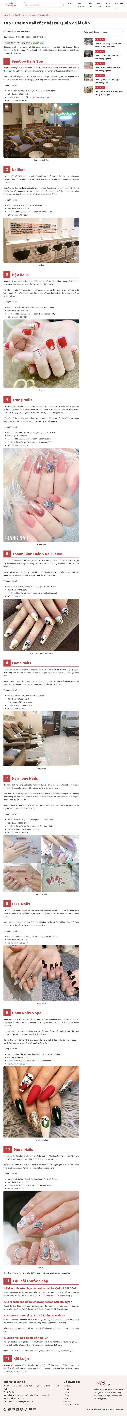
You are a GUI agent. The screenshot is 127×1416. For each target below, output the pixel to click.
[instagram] (13, 1409)
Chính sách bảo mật (71, 1404)
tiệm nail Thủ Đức (21, 1350)
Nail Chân (99, 4)
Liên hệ (66, 1395)
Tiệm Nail (119, 3)
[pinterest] (21, 1409)
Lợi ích (66, 1392)
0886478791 (19, 1398)
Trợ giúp (67, 1398)
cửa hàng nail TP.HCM (33, 67)
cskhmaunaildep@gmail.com (21, 1401)
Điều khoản (68, 1401)
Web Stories (81, 4)
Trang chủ (70, 4)
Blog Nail (108, 4)
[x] (9, 1409)
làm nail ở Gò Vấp (29, 1273)
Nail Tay (90, 4)
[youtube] (30, 1409)
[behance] (34, 1409)
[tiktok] (26, 1409)
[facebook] (4, 1409)
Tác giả (66, 1389)
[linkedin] (17, 1409)
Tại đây (12, 1392)
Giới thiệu (67, 1385)
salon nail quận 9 (51, 1328)
